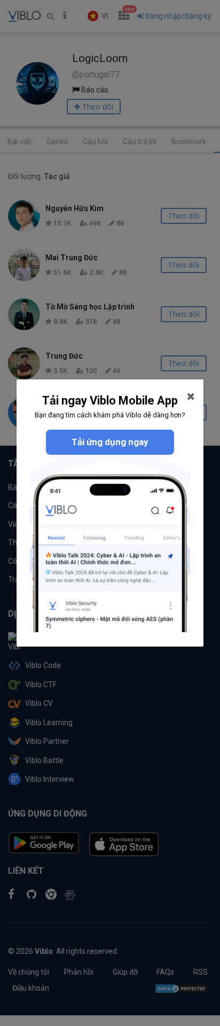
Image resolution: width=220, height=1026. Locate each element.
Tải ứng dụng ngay (110, 442)
